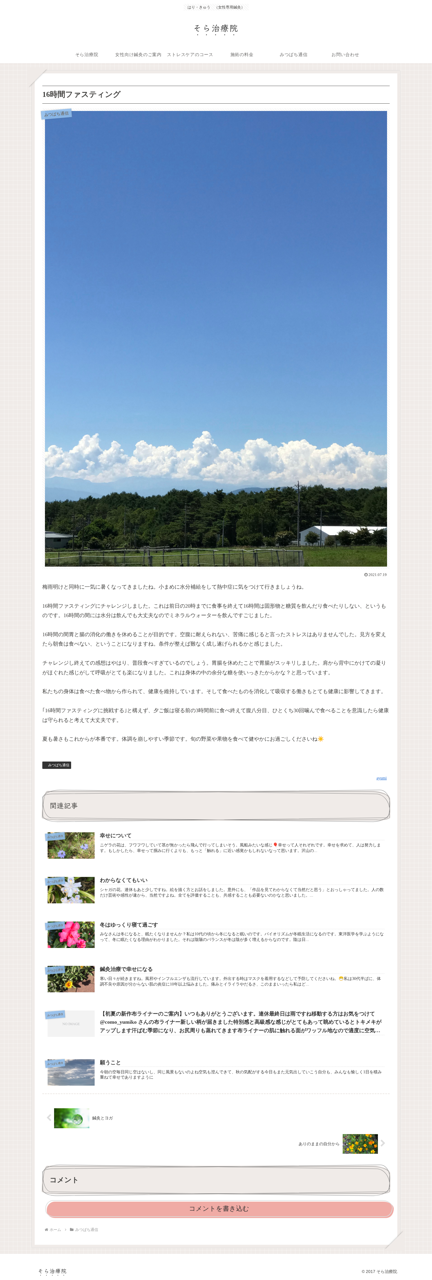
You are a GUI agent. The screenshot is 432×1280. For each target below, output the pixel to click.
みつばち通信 (58, 765)
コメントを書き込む (219, 1208)
